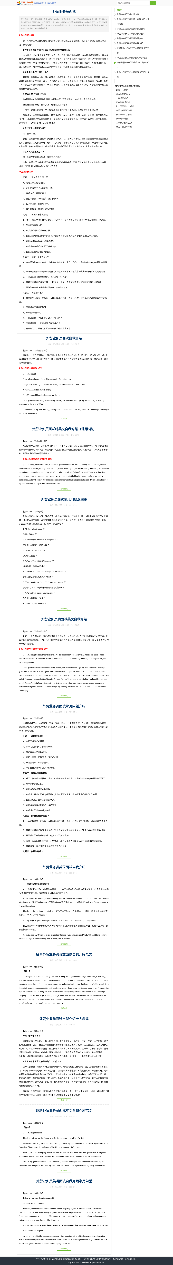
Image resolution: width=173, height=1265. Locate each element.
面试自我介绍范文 (124, 123)
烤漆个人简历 (122, 90)
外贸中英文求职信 (124, 127)
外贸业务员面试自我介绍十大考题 (64, 1019)
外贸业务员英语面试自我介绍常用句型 (64, 1181)
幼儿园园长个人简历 (125, 106)
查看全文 (64, 418)
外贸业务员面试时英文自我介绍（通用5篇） (64, 429)
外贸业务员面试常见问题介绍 (64, 706)
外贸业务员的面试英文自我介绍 (64, 619)
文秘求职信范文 (123, 98)
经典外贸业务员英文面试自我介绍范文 (64, 954)
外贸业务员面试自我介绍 (64, 338)
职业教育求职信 (123, 102)
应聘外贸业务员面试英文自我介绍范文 (64, 1110)
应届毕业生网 (38, 3)
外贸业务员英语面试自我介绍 (64, 867)
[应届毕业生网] (25, 3)
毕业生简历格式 (123, 94)
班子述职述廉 (122, 118)
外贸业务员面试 (50, 3)
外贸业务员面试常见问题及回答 (64, 499)
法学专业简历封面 (124, 110)
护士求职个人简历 (124, 114)
